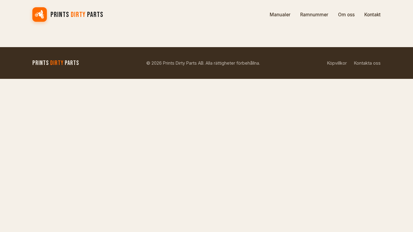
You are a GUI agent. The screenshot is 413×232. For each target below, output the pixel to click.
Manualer (280, 15)
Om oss (346, 15)
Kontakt (372, 15)
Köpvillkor (337, 63)
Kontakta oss (367, 63)
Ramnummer (314, 15)
